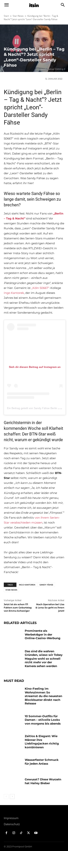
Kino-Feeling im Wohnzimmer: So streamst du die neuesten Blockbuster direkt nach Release (43, 696)
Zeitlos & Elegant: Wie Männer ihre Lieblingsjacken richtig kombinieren (42, 741)
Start (6, 15)
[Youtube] (36, 833)
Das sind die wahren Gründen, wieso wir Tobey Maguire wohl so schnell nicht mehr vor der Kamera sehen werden (44, 658)
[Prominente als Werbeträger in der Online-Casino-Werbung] (13, 635)
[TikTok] (21, 833)
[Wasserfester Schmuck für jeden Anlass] (13, 764)
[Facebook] (6, 833)
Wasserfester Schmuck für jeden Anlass (42, 761)
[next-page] (12, 796)
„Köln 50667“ (40, 288)
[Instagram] (14, 833)
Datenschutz (12, 824)
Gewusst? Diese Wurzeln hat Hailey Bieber (43, 781)
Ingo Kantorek (14, 293)
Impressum (11, 818)
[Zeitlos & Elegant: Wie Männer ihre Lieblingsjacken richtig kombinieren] (13, 740)
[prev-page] (6, 796)
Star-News (18, 15)
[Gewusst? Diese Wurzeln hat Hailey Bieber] (13, 784)
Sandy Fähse (46, 585)
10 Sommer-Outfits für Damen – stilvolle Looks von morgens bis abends (43, 719)
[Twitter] (28, 833)
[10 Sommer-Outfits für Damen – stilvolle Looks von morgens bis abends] (13, 720)
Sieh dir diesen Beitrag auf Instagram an (35, 366)
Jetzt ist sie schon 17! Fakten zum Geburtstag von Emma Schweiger (18, 607)
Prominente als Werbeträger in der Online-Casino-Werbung (42, 634)
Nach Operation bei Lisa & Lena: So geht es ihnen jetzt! (50, 607)
